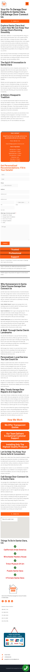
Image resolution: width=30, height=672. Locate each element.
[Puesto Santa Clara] (15, 567)
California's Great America (15, 549)
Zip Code (3, 210)
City (1, 204)
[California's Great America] (15, 546)
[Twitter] (6, 601)
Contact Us (5, 243)
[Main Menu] (27, 3)
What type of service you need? (8, 213)
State (17, 204)
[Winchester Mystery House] (15, 553)
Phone (2, 183)
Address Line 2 (4, 199)
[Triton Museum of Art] (15, 560)
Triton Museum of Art (15, 564)
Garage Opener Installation (9, 217)
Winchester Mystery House (15, 556)
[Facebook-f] (3, 601)
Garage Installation (7, 220)
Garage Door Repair (7, 215)
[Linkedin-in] (12, 601)
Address (3, 189)
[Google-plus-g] (9, 601)
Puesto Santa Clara (15, 571)
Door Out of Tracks (7, 218)
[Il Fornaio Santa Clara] (15, 574)
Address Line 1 (4, 194)
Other (4, 222)
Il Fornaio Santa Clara (15, 578)
